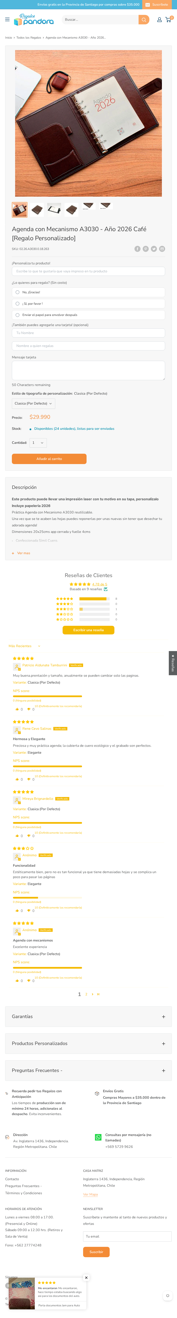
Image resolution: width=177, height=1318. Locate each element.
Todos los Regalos (28, 38)
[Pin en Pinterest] (146, 248)
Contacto (12, 1179)
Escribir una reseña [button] (88, 630)
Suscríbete (160, 4)
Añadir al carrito (49, 459)
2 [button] (86, 994)
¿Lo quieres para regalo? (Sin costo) (39, 282)
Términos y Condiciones (23, 1193)
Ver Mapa (90, 1194)
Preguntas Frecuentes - (23, 1186)
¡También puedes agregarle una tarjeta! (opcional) (50, 325)
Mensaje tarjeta (24, 357)
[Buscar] (144, 19)
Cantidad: (19, 442)
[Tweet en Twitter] (154, 248)
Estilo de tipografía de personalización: (59, 393)
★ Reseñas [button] (173, 663)
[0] (168, 19)
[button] (65, 598)
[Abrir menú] (7, 19)
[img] (23, 658)
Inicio (8, 38)
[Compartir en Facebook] (137, 248)
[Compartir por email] (162, 248)
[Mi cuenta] (159, 19)
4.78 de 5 (99, 584)
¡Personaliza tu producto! (31, 263)
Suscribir (96, 1252)
